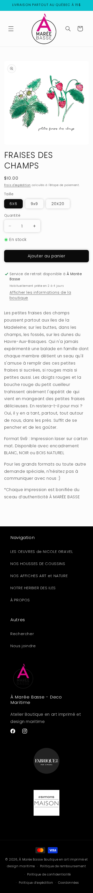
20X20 (57, 203)
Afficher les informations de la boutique (40, 295)
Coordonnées (68, 883)
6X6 (13, 203)
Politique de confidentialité (49, 874)
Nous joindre (23, 645)
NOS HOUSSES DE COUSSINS (37, 563)
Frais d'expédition (17, 185)
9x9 (34, 203)
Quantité (12, 215)
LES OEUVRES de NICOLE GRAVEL (41, 551)
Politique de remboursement (63, 866)
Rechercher (22, 633)
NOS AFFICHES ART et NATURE (39, 575)
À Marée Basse (31, 859)
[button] (11, 29)
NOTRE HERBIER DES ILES (33, 588)
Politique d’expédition (36, 883)
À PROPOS (20, 600)
